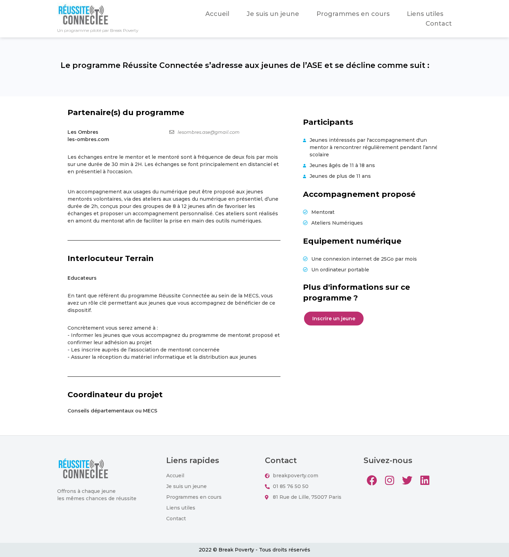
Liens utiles (425, 14)
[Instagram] (389, 480)
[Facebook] (372, 480)
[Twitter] (407, 480)
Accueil (217, 14)
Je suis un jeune (273, 14)
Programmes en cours (353, 14)
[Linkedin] (425, 480)
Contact (439, 23)
